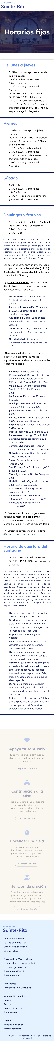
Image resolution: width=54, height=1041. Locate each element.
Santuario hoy (11, 950)
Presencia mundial (13, 975)
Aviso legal (35, 1035)
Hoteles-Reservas (13, 1008)
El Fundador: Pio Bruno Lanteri (19, 963)
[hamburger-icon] (43, 8)
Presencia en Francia (14, 971)
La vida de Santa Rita (15, 942)
